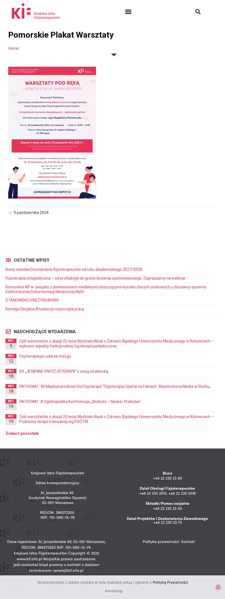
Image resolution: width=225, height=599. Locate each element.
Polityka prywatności (161, 541)
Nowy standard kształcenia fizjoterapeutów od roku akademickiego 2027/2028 (73, 269)
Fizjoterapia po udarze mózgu (45, 356)
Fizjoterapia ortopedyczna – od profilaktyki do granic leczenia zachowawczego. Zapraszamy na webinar (95, 278)
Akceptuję (114, 591)
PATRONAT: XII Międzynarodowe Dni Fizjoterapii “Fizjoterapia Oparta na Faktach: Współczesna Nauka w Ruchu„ (114, 386)
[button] (128, 12)
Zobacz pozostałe (22, 433)
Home (13, 48)
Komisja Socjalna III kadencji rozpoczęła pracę (44, 309)
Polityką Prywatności (170, 582)
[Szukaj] (198, 11)
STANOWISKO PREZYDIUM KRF (32, 300)
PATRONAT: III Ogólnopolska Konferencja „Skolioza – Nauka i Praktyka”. (80, 401)
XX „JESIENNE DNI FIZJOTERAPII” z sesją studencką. (64, 371)
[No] (218, 587)
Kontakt (188, 541)
